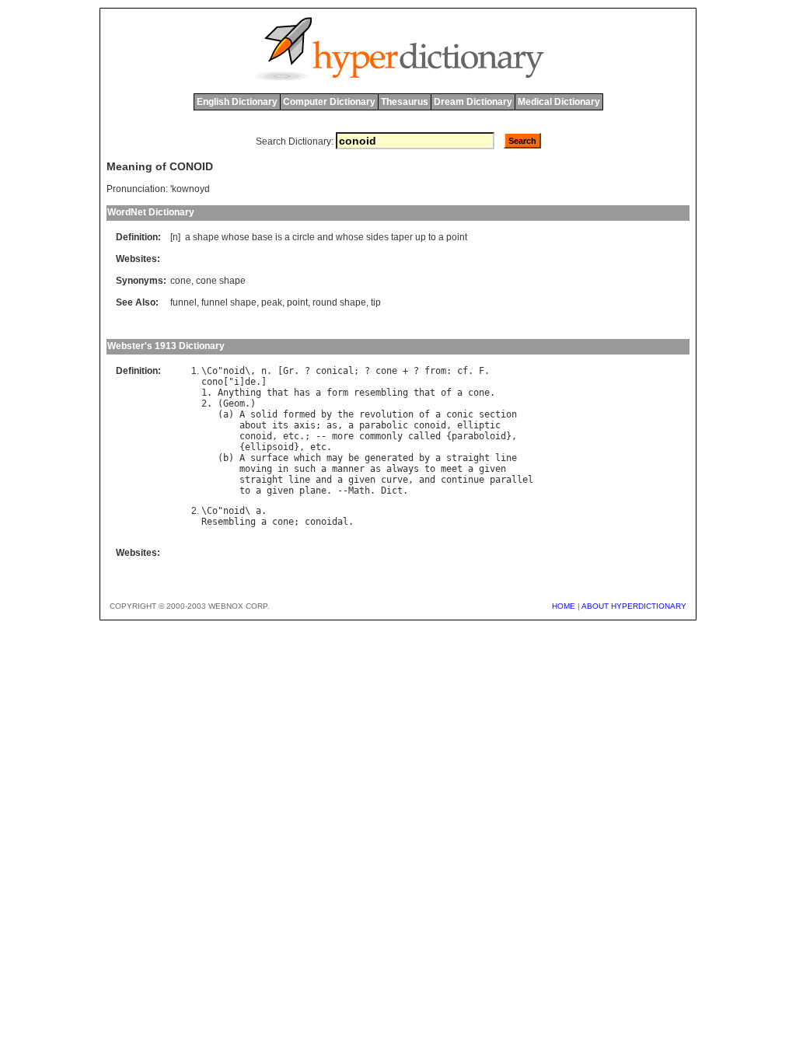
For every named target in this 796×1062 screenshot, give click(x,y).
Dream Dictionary (473, 101)
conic (459, 414)
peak (271, 302)
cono (212, 381)
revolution (386, 414)
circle (303, 237)
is (278, 237)
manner (348, 468)
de (250, 381)
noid (234, 370)
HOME (563, 606)
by (326, 414)
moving (255, 468)
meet (452, 468)
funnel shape (229, 302)
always (402, 468)
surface (269, 457)
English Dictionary (237, 101)
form (337, 392)
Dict (392, 490)
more (343, 436)
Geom (234, 403)
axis (305, 425)
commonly (381, 436)
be (353, 457)
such (305, 468)
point (456, 237)
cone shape (221, 280)
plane (312, 490)
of (446, 392)
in (283, 468)
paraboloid (479, 436)
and (325, 237)
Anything (239, 392)
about (253, 425)
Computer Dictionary (329, 101)
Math (359, 490)
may (334, 457)
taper (402, 237)
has (302, 392)
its (280, 425)
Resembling (228, 521)
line (506, 457)
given (492, 468)
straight (468, 457)
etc (291, 436)
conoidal (326, 521)
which (307, 457)
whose (236, 237)
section (498, 414)
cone (180, 280)
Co (212, 370)
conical (335, 370)
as (331, 425)
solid (264, 414)
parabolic (383, 425)
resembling (381, 392)
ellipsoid (269, 447)
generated (389, 457)
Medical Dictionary (559, 101)
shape (206, 237)
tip (376, 302)
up (420, 237)
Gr (288, 370)
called (424, 436)
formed (299, 414)
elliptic (479, 425)
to (432, 237)
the (345, 414)
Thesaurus (404, 101)
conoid (430, 425)
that (277, 392)
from (435, 370)
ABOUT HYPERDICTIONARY (633, 606)
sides (377, 237)
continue (462, 479)
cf (462, 370)
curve (394, 479)
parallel (511, 479)
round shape (339, 302)
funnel (183, 302)
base (262, 237)
